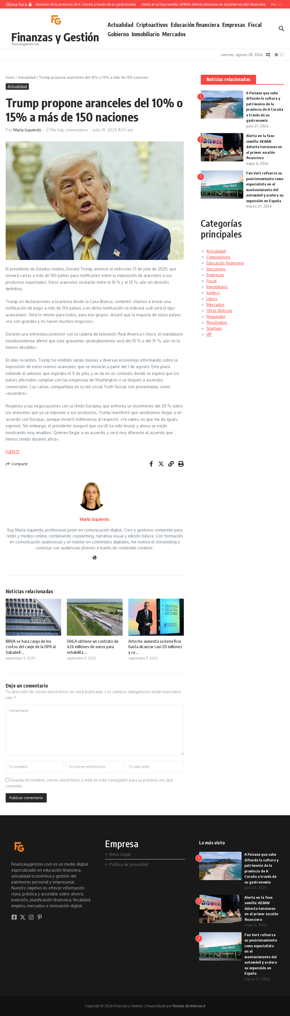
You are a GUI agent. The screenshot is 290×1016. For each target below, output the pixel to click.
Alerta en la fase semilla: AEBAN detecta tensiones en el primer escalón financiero (264, 146)
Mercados (174, 34)
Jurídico (213, 292)
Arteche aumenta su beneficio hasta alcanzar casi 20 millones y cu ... (155, 647)
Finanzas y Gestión (55, 37)
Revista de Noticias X (189, 1006)
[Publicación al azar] (268, 54)
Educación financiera (195, 24)
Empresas (233, 24)
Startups (214, 328)
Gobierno (118, 34)
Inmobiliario (145, 34)
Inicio (10, 77)
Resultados (216, 322)
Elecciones (216, 268)
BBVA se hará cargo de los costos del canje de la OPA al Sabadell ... (31, 647)
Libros (212, 298)
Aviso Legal (120, 854)
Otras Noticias (219, 310)
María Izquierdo (27, 129)
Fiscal (255, 24)
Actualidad (120, 24)
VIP (209, 334)
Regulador (216, 316)
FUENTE (13, 451)
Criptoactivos (152, 24)
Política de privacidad (128, 864)
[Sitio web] (95, 558)
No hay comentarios (69, 129)
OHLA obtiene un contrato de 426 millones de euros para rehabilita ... (93, 647)
